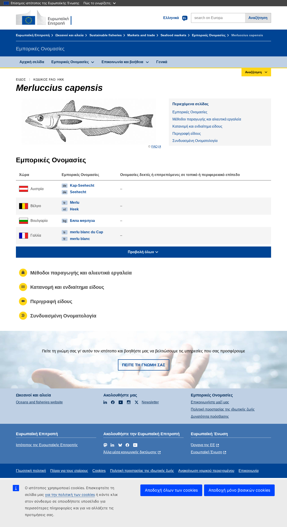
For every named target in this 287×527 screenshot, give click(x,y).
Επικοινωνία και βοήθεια (122, 62)
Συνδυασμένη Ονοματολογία (194, 141)
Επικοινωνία (249, 471)
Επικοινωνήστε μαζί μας (210, 402)
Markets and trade (141, 35)
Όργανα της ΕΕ (203, 445)
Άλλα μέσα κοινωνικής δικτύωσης (130, 452)
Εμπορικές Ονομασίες (209, 35)
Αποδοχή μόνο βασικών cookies (239, 490)
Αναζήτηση (257, 18)
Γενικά (161, 62)
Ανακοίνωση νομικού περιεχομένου (206, 471)
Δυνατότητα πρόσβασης (210, 416)
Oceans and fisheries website (39, 402)
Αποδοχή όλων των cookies (171, 490)
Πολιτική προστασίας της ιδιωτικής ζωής (223, 409)
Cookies (99, 471)
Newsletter (150, 402)
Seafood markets (173, 35)
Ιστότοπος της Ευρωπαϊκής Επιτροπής (47, 445)
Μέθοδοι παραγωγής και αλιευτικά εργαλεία (206, 119)
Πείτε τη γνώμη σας (143, 365)
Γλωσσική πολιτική (31, 471)
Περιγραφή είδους (186, 133)
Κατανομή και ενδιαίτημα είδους (197, 126)
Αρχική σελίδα (32, 62)
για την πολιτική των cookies (70, 494)
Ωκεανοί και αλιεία (69, 35)
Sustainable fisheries (105, 35)
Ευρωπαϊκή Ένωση (206, 452)
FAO (154, 146)
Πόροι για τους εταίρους (69, 471)
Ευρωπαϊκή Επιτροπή (33, 35)
